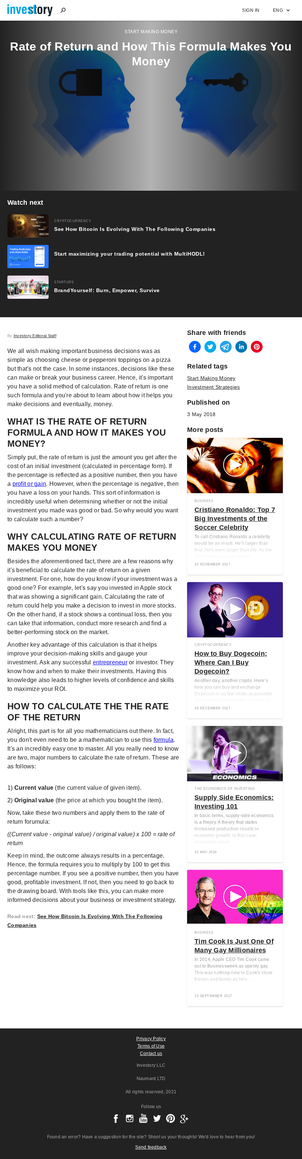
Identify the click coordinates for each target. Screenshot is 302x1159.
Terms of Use (151, 1046)
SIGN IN (251, 10)
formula (164, 740)
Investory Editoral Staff (35, 335)
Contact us (151, 1053)
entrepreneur (110, 662)
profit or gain (29, 484)
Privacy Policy (151, 1038)
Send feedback (150, 1147)
